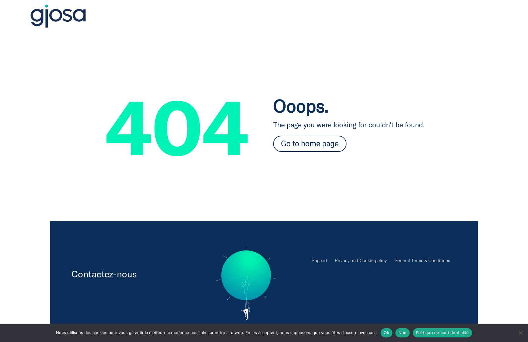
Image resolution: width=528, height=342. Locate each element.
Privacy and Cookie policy (361, 260)
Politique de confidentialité (442, 332)
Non (402, 332)
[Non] (520, 333)
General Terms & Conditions (422, 260)
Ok (386, 332)
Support (319, 260)
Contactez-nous (104, 273)
